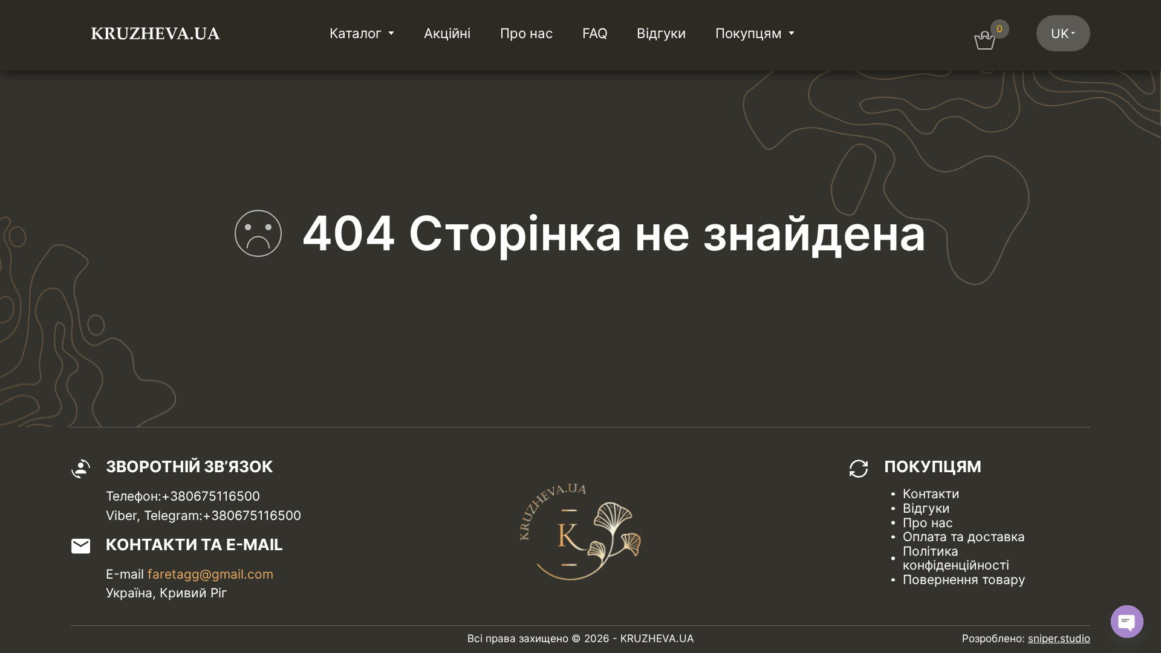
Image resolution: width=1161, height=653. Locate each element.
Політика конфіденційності (956, 558)
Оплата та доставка (964, 536)
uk (1060, 33)
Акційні (447, 33)
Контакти (931, 493)
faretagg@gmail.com (210, 574)
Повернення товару (964, 579)
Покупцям (748, 33)
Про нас (526, 33)
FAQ (595, 33)
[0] (985, 45)
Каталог (356, 33)
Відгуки (661, 33)
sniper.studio (1059, 638)
